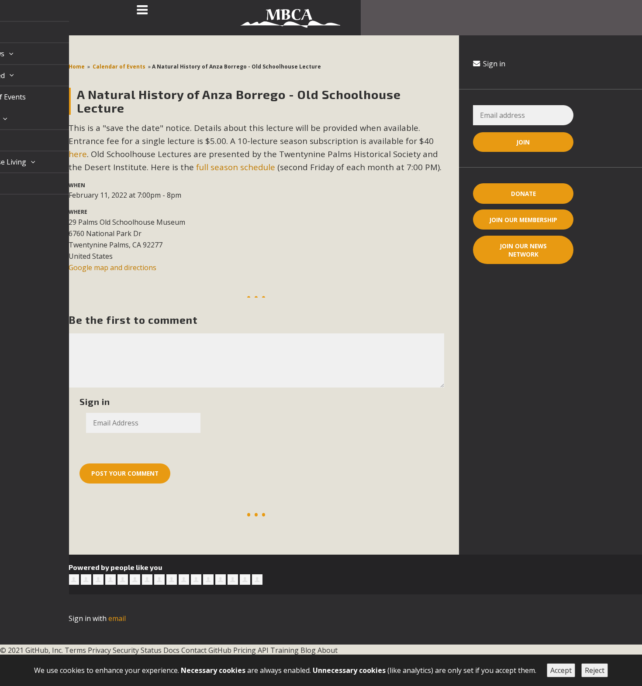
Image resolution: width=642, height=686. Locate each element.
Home (77, 66)
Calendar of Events (119, 66)
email (117, 618)
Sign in (493, 64)
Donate (523, 193)
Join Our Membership (523, 220)
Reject (594, 670)
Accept (561, 670)
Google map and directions (112, 267)
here (78, 153)
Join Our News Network (523, 250)
